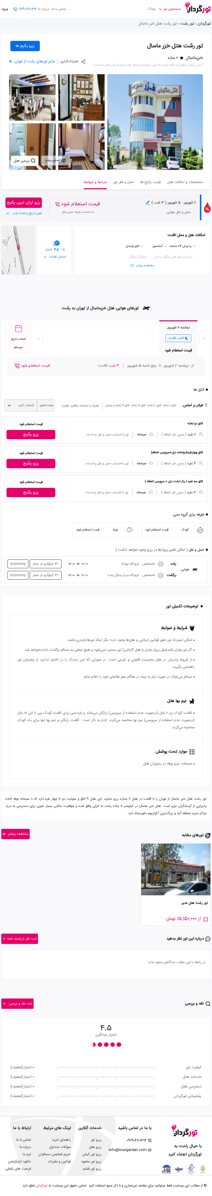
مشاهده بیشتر (145, 265)
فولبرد (65, 405)
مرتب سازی (46, 405)
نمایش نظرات (57, 256)
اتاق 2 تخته (154, 405)
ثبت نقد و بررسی (20, 1003)
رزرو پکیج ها (25, 46)
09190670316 (27, 9)
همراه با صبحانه (89, 405)
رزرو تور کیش (92, 1154)
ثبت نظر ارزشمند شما (22, 939)
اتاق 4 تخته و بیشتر (117, 405)
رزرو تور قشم (92, 1169)
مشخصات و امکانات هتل (185, 182)
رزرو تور (96, 1140)
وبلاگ (151, 9)
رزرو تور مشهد (91, 1162)
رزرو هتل (95, 1147)
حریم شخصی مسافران (54, 1154)
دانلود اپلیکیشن (19, 1162)
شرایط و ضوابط (95, 182)
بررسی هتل (22, 161)
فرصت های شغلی (18, 1169)
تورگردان (204, 23)
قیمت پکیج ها (150, 182)
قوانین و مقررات (59, 1162)
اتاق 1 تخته (169, 405)
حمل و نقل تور (123, 182)
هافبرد (74, 405)
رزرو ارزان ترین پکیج (23, 202)
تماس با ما (59, 9)
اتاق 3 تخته (138, 405)
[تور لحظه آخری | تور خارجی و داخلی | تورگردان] (198, 7)
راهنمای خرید (61, 1140)
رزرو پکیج (31, 434)
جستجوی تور (172, 9)
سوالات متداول (60, 1147)
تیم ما (27, 1154)
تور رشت (187, 23)
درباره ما (43, 9)
